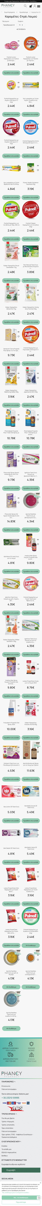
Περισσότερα (21, 1202)
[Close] (40, 1182)
